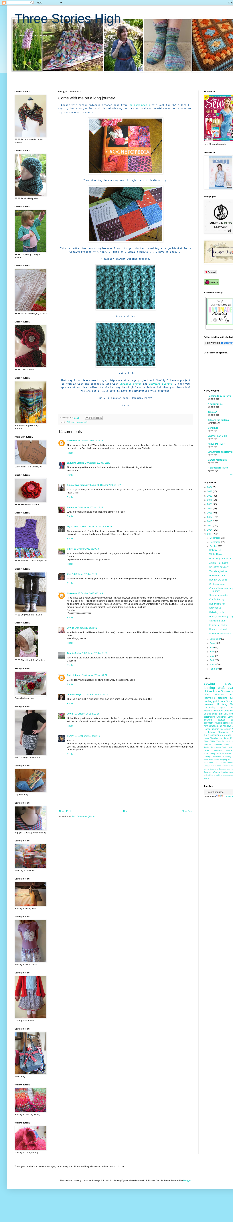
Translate (228, 796)
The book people (139, 105)
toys (221, 738)
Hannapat (72, 507)
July (212, 647)
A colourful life (215, 404)
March (213, 664)
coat (219, 766)
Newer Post (65, 811)
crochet (80, 422)
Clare (70, 549)
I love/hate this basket (220, 633)
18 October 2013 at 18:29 (99, 526)
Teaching (208, 772)
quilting (219, 775)
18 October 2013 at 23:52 (84, 628)
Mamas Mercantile (217, 460)
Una (69, 574)
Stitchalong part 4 (218, 620)
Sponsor (226, 691)
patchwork (219, 701)
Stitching (208, 720)
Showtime (214, 738)
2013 (210, 534)
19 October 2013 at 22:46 (87, 736)
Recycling (209, 697)
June (212, 651)
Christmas (221, 717)
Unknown (72, 440)
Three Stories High (68, 18)
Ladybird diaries (160, 384)
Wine (211, 760)
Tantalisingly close (218, 571)
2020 (210, 504)
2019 (210, 508)
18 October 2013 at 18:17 (90, 507)
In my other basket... (219, 625)
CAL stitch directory (218, 567)
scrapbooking (215, 726)
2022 (210, 496)
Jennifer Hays (74, 694)
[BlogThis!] (90, 418)
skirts (214, 714)
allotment (208, 723)
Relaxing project (217, 612)
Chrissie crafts (131, 384)
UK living (221, 704)
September (215, 639)
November (215, 542)
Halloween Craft (217, 575)
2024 (210, 487)
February (214, 669)
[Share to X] (94, 418)
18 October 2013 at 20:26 (84, 574)
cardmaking (210, 717)
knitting (209, 688)
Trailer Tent (209, 747)
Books (225, 747)
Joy (69, 628)
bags (206, 738)
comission (226, 766)
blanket (226, 723)
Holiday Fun (215, 550)
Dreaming (214, 769)
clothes (208, 691)
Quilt (222, 707)
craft (74, 422)
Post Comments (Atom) (83, 816)
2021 (210, 500)
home (216, 691)
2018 (210, 512)
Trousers (218, 723)
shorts (206, 778)
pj (214, 775)
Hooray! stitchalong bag (221, 616)
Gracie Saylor (74, 653)
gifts (86, 422)
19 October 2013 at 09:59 (94, 675)
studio (206, 769)
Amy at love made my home (81, 485)
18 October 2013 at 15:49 (97, 463)
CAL (68, 422)
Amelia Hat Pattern (218, 563)
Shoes (207, 741)
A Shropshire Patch (218, 468)
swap (218, 747)
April (212, 660)
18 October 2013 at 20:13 (86, 549)
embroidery (208, 775)
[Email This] (87, 418)
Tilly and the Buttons (218, 420)
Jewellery (227, 756)
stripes (227, 729)
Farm (220, 714)
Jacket (213, 766)
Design (207, 766)
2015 (210, 525)
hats (206, 726)
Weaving (216, 772)
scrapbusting (209, 753)
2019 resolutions (223, 753)
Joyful (70, 714)
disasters (218, 750)
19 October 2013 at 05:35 (94, 653)
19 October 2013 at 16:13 (95, 694)
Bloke (226, 738)
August (213, 643)
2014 (210, 530)
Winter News (215, 554)
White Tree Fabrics (219, 741)
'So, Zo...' (212, 412)
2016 (210, 521)
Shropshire (223, 732)
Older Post (187, 811)
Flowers (208, 710)
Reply (70, 453)
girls (226, 714)
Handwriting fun (217, 604)
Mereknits (213, 428)
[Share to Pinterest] (101, 418)
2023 (210, 491)
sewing (209, 683)
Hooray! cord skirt (218, 629)
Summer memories (218, 595)
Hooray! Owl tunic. (218, 579)
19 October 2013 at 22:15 (87, 714)
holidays (227, 726)
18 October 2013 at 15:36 (90, 440)
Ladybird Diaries (75, 463)
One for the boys (217, 599)
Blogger (187, 1180)
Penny (70, 736)
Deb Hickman (74, 675)
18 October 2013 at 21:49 (90, 593)
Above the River (216, 444)
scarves (221, 720)
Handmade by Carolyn (219, 396)
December (215, 538)
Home (126, 811)
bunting (225, 772)
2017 (210, 517)
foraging (223, 760)
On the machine (217, 584)
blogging (223, 697)
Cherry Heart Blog (217, 436)
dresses (208, 704)
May (212, 656)
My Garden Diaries (76, 526)
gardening (210, 707)
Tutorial (216, 710)
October (214, 546)
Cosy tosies (215, 608)
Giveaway (217, 744)
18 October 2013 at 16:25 (109, 485)
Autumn (207, 744)
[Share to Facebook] (97, 418)
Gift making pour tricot (220, 558)
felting (216, 760)
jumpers (215, 729)
